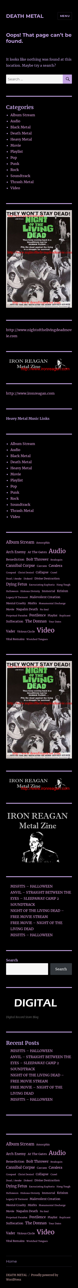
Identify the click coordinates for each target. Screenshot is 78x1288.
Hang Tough (63, 584)
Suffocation (14, 621)
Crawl (53, 572)
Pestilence (37, 615)
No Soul (44, 609)
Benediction (15, 559)
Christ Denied (26, 572)
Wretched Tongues (37, 639)
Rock (14, 170)
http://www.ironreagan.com (30, 393)
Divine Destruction (47, 578)
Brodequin (56, 559)
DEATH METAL (25, 16)
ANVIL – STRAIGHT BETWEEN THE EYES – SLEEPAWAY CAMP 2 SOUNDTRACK (40, 898)
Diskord (28, 578)
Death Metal (21, 133)
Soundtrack (20, 176)
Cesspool (11, 572)
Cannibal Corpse (20, 565)
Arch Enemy (16, 552)
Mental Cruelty (16, 603)
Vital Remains (15, 639)
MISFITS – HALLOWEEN (31, 886)
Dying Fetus (16, 584)
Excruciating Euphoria (42, 584)
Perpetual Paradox (16, 615)
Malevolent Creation (45, 597)
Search (12, 960)
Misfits (32, 603)
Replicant (64, 615)
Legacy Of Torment (17, 597)
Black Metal (20, 127)
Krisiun (62, 591)
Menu (65, 16)
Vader (10, 631)
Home (11, 1261)
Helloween (12, 591)
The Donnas (36, 621)
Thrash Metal (22, 182)
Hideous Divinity (30, 591)
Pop (13, 157)
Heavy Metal (21, 139)
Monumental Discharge (52, 603)
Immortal (48, 591)
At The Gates (37, 552)
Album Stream (22, 115)
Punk (14, 163)
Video (15, 188)
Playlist (16, 151)
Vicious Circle (26, 631)
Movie (15, 145)
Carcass (42, 566)
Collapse (42, 572)
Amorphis (43, 542)
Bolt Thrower (37, 559)
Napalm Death (27, 609)
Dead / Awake (14, 578)
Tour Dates (55, 621)
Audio (15, 121)
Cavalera (55, 566)
